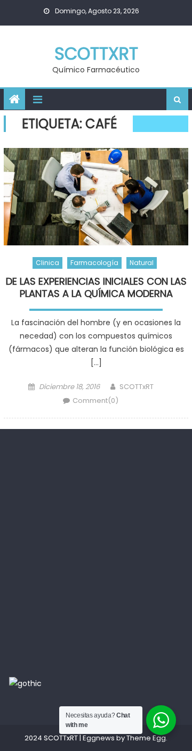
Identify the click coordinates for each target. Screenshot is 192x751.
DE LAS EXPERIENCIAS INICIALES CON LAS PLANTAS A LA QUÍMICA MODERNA (96, 287)
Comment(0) (95, 400)
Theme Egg (146, 738)
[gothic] (25, 683)
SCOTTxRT (96, 53)
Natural (142, 262)
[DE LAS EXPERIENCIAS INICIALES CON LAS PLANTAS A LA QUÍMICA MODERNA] (96, 196)
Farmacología (94, 262)
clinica (47, 262)
